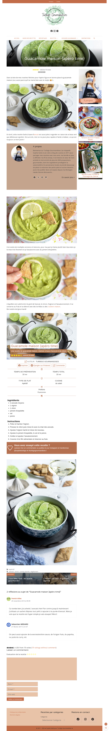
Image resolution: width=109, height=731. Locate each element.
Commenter (60, 365)
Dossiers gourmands (69, 38)
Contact (58, 1)
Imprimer (24, 365)
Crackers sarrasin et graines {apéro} (56, 579)
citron (17, 572)
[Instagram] (54, 31)
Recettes (53, 38)
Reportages (43, 38)
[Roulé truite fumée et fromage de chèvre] (90, 178)
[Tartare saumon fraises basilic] (90, 141)
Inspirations (85, 38)
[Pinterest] (57, 31)
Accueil (16, 38)
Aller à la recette (41, 72)
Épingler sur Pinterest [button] (41, 365)
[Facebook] (52, 31)
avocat (36, 134)
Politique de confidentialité (18, 712)
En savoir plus (67, 177)
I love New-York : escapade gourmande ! (20, 579)
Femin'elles (16, 598)
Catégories (44, 717)
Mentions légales (15, 715)
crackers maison (54, 306)
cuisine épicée (25, 572)
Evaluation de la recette (16, 654)
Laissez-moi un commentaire (25, 448)
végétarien (34, 572)
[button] (94, 38)
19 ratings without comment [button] (44, 647)
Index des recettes (29, 38)
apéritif (11, 569)
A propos (51, 1)
